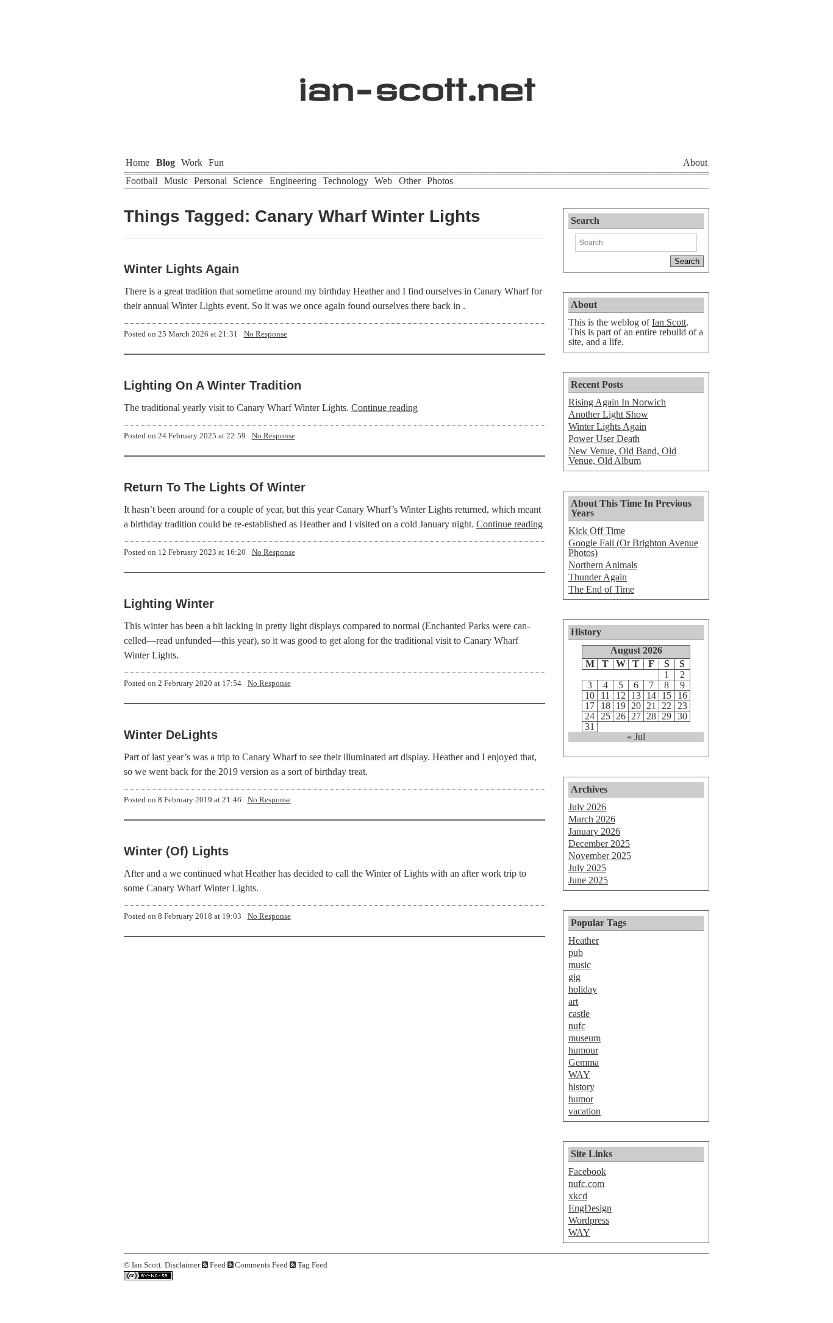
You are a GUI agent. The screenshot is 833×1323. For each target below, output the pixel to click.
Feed (218, 1265)
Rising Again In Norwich (617, 402)
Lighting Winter (169, 603)
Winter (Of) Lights (176, 851)
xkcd (577, 1196)
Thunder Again (597, 577)
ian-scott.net (416, 82)
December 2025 (599, 843)
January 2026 (594, 831)
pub (575, 952)
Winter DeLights (171, 734)
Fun (216, 162)
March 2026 (591, 819)
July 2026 (587, 807)
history (581, 1087)
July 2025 (587, 868)
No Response (265, 334)
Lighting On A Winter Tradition (212, 385)
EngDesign (590, 1208)
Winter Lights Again (181, 269)
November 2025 (599, 855)
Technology (345, 181)
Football (141, 181)
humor (580, 1099)
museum (584, 1038)
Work (191, 162)
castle (579, 1013)
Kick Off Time (596, 531)
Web (383, 181)
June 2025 (588, 880)
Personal (210, 181)
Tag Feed (312, 1265)
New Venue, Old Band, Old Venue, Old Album (622, 456)
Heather (583, 940)
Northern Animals (602, 565)
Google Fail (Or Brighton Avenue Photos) (633, 548)
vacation (584, 1111)
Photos (440, 181)
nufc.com (586, 1184)
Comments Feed (261, 1265)
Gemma (583, 1062)
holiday (582, 989)
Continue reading (384, 407)
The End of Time (601, 589)
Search (585, 220)
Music (176, 181)
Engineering (293, 181)
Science (248, 181)
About (695, 162)
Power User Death (604, 438)
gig (574, 977)
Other (410, 181)
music (579, 965)
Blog (165, 162)
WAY (579, 1074)
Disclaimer (182, 1265)
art (573, 1001)
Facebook (587, 1171)
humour (583, 1050)
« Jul (636, 737)
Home (137, 162)
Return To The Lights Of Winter (215, 487)
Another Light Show (608, 414)
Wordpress (588, 1220)
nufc (576, 1026)
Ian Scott (669, 322)
